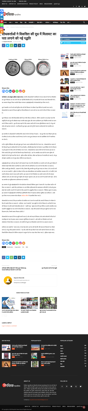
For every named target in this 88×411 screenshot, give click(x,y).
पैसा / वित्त (62, 22)
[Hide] (0, 35)
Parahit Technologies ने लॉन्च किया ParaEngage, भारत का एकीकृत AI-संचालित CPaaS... (77, 105)
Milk (27, 247)
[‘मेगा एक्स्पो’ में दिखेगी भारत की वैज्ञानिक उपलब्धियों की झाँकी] (29, 303)
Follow (83, 39)
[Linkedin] (15, 45)
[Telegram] (79, 6)
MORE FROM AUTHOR (22, 293)
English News (48, 4)
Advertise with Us (22, 4)
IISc (23, 247)
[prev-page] (3, 316)
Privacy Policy (33, 4)
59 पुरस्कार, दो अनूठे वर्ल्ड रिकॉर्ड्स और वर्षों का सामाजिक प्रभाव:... (78, 79)
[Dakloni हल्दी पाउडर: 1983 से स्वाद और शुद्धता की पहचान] (64, 89)
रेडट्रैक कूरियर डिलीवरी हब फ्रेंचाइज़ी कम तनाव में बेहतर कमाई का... (77, 55)
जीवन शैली (39, 22)
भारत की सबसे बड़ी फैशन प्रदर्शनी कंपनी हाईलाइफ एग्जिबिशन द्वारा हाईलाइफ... (78, 71)
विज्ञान (8, 27)
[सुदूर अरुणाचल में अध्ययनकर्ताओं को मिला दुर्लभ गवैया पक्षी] (48, 303)
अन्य (68, 22)
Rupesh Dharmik (7, 41)
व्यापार (16, 22)
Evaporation (18, 247)
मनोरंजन (47, 22)
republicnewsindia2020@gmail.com (39, 399)
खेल (25, 22)
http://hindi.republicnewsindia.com (21, 280)
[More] (23, 91)
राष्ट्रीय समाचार (5, 308)
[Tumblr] (82, 6)
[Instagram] (20, 91)
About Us (4, 4)
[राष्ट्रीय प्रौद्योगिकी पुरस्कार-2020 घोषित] (34, 356)
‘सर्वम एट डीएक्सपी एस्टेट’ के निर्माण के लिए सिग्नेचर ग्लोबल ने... (77, 96)
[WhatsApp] (11, 45)
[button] (84, 22)
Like (84, 35)
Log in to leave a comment (9, 326)
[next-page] (6, 316)
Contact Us (12, 4)
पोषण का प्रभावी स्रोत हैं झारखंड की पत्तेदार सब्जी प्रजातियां (48, 362)
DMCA (41, 4)
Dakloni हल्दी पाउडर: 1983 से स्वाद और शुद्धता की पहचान (77, 88)
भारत (10, 22)
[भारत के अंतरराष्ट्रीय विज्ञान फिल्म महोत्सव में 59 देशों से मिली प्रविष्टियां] (10, 303)
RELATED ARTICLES (8, 293)
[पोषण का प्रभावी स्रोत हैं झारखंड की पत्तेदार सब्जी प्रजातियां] (34, 364)
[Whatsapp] (16, 91)
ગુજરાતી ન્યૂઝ (57, 4)
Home (5, 22)
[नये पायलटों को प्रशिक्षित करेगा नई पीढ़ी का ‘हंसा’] (35, 347)
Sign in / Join (22, 1)
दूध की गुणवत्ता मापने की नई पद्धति (49, 268)
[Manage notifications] (84, 407)
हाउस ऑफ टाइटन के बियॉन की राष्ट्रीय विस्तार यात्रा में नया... (78, 63)
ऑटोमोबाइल (55, 22)
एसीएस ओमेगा (25, 195)
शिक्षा (21, 22)
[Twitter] (85, 6)
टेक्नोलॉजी (31, 22)
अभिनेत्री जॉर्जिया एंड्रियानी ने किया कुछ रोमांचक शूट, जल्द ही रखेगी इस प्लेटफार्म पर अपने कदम (14, 269)
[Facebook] (73, 6)
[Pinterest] (76, 6)
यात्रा (42, 348)
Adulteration (10, 247)
